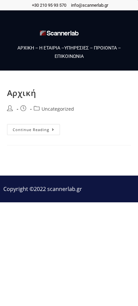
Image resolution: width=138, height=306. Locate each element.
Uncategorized (58, 109)
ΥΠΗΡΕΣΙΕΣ (76, 47)
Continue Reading (36, 128)
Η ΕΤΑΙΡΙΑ (49, 47)
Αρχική (21, 92)
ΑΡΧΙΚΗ (25, 47)
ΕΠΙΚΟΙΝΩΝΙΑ (69, 56)
